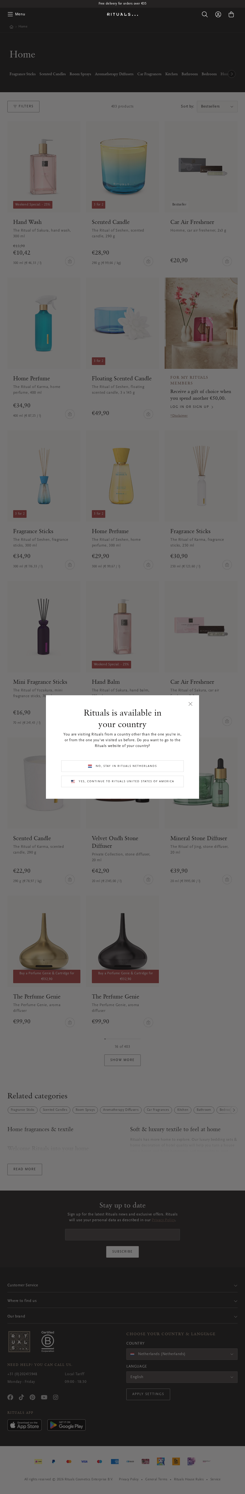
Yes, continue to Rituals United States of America (126, 781)
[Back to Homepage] (122, 14)
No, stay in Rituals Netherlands (126, 766)
